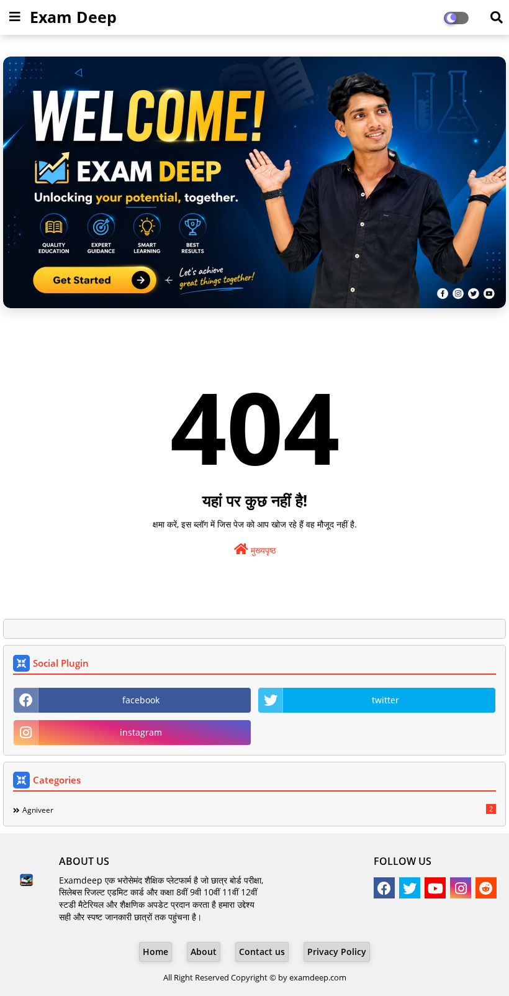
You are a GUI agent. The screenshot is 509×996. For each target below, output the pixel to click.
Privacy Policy (336, 951)
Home (155, 951)
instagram (141, 732)
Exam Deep (73, 16)
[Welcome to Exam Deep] (254, 182)
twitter (385, 700)
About (204, 951)
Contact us (262, 951)
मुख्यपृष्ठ (262, 550)
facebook (141, 700)
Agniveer (257, 809)
